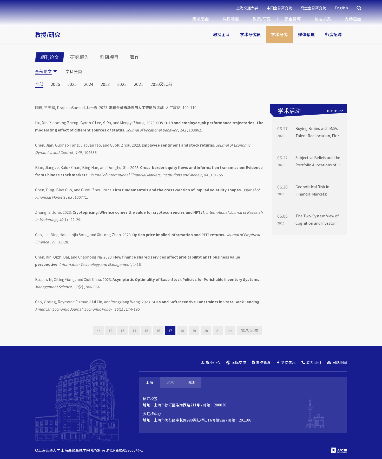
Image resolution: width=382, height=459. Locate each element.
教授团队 (221, 34)
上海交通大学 (247, 7)
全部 (39, 84)
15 (146, 330)
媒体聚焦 (306, 34)
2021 (138, 84)
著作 (134, 57)
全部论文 (43, 71)
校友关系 (322, 19)
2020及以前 (161, 84)
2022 (122, 84)
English (341, 7)
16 (158, 330)
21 (218, 330)
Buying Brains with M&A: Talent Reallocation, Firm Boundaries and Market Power (317, 132)
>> (230, 330)
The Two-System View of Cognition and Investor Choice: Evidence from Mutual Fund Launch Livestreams (317, 220)
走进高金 (200, 19)
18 (182, 330)
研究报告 (79, 57)
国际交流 (239, 362)
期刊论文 (49, 57)
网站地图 (339, 362)
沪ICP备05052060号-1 (124, 450)
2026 (55, 84)
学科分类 (73, 71)
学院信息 (288, 362)
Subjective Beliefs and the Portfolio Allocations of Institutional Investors (317, 161)
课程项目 (230, 19)
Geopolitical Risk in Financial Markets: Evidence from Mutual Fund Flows (314, 191)
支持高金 (353, 19)
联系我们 (313, 362)
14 (134, 330)
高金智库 (292, 19)
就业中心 (213, 362)
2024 (88, 84)
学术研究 (279, 34)
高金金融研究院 (313, 7)
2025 (72, 84)
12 (110, 330)
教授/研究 (262, 19)
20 (206, 330)
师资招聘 (333, 34)
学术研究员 (250, 34)
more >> (335, 110)
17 (170, 330)
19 (194, 330)
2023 (105, 84)
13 (122, 330)
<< (98, 330)
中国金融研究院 (279, 7)
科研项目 (109, 57)
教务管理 (263, 362)
